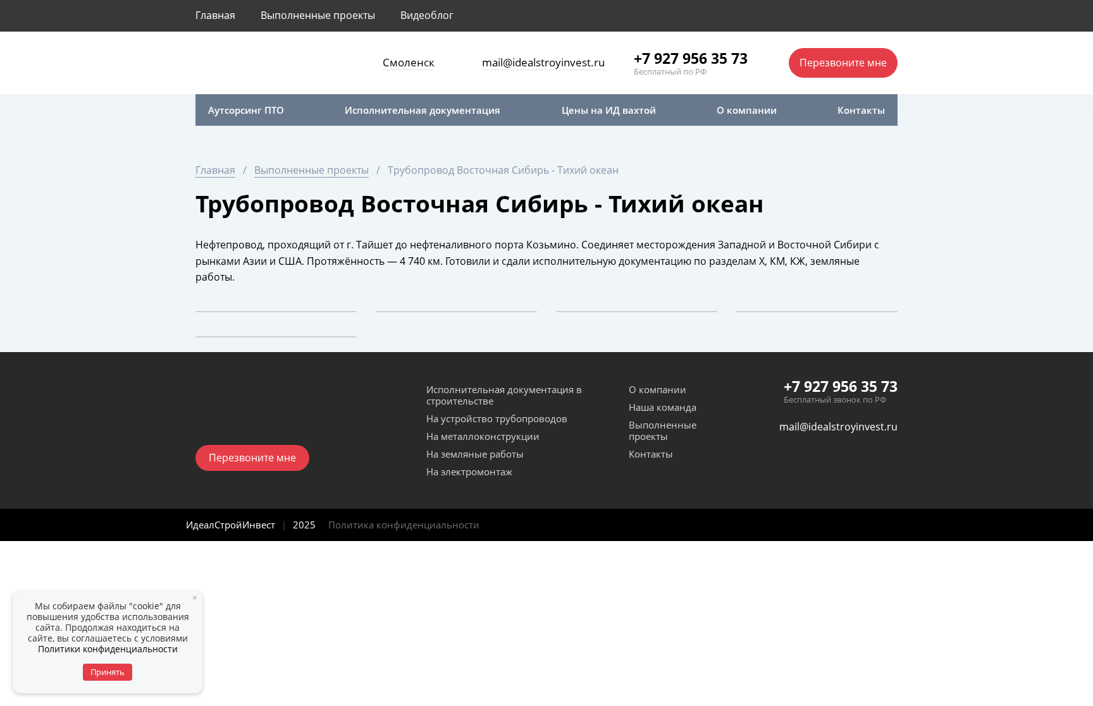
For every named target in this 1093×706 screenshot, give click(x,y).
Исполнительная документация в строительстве (504, 395)
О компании (657, 389)
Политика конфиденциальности (403, 524)
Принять (107, 672)
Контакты (651, 454)
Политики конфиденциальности (108, 649)
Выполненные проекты (662, 430)
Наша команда (662, 407)
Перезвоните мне (843, 63)
